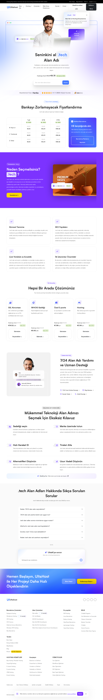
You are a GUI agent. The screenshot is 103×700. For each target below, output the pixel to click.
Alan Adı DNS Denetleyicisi (39, 622)
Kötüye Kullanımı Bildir (12, 643)
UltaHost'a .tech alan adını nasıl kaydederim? (35, 526)
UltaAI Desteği (81, 394)
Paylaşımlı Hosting (11, 613)
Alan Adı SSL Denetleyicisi (39, 625)
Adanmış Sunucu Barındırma (14, 625)
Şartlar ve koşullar (36, 685)
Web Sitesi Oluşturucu (46, 7)
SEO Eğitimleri (56, 669)
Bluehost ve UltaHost (35, 660)
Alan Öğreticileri (56, 666)
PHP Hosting (66, 613)
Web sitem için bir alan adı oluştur (53, 476)
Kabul (80, 694)
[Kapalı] (86, 694)
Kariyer (8, 651)
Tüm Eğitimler (56, 660)
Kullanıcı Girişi (91, 7)
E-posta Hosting (11, 669)
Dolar (86, 1)
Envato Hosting (10, 675)
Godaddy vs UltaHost (35, 669)
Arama (66, 82)
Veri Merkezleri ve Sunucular (88, 616)
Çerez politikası (71, 694)
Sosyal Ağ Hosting (11, 663)
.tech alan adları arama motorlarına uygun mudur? (36, 520)
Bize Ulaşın (72, 1)
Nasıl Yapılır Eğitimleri (58, 672)
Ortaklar (83, 625)
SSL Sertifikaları (36, 616)
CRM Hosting (10, 672)
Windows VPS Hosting (12, 628)
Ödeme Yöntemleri (86, 619)
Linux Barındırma (67, 616)
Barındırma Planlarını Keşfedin (82, 140)
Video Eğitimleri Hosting (58, 675)
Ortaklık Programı (85, 613)
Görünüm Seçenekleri (16, 333)
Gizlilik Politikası (49, 685)
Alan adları (35, 613)
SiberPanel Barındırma (69, 622)
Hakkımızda (10, 685)
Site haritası (67, 685)
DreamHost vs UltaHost (36, 663)
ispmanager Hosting (68, 625)
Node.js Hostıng (67, 619)
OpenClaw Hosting (68, 628)
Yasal (58, 685)
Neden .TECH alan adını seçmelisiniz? (32, 509)
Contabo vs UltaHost (35, 666)
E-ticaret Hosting (11, 666)
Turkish (92, 1)
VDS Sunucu (10, 622)
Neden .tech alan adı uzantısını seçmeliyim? (34, 537)
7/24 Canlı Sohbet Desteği (70, 390)
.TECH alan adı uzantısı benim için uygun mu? (35, 515)
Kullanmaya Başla (86, 581)
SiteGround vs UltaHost (36, 672)
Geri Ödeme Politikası (22, 685)
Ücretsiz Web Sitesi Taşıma (88, 631)
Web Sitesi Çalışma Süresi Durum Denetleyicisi (44, 628)
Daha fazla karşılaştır (35, 675)
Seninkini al (14, 195)
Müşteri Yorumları (85, 622)
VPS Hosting (10, 619)
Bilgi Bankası (79, 1)
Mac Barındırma (11, 631)
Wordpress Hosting (12, 616)
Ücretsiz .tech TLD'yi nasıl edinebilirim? (33, 532)
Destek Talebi (66, 394)
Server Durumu (85, 628)
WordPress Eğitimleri (57, 663)
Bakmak (39, 336)
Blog (8, 649)
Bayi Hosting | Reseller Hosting (15, 660)
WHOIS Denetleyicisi (37, 619)
